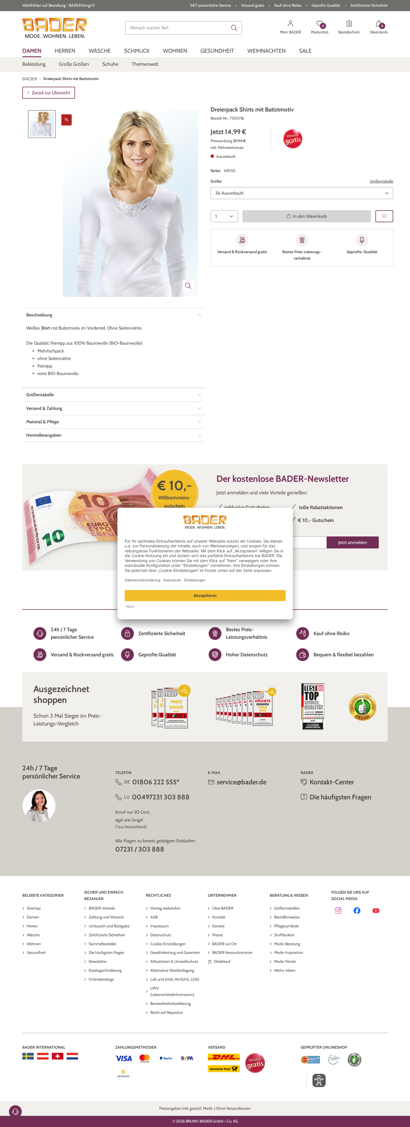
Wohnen (34, 943)
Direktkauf (222, 961)
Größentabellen (287, 908)
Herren (32, 925)
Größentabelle (381, 181)
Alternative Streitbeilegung (172, 970)
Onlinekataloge (101, 979)
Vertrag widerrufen (165, 908)
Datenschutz (161, 934)
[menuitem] (32, 51)
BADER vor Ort (224, 943)
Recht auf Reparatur (166, 1012)
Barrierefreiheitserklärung (170, 1003)
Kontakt (218, 917)
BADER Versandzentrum (232, 952)
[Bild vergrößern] (188, 285)
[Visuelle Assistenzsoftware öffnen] (316, 1080)
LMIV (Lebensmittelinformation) (172, 991)
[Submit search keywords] (234, 28)
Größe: (216, 181)
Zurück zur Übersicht (51, 92)
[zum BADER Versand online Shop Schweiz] (57, 1056)
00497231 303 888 (161, 797)
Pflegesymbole (286, 925)
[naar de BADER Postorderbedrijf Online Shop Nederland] (72, 1056)
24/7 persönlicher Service (210, 5)
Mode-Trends (285, 961)
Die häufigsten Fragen (106, 952)
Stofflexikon (284, 934)
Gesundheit (36, 952)
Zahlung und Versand (106, 917)
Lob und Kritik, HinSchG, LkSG (174, 979)
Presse (217, 934)
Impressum (159, 925)
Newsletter (98, 961)
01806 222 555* (155, 782)
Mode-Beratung (287, 943)
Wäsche (33, 934)
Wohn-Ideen (284, 970)
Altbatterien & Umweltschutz (174, 961)
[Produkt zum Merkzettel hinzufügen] (384, 216)
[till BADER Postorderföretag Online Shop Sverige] (28, 1056)
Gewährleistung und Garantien (175, 952)
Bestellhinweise (287, 917)
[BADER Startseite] (54, 28)
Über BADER (222, 908)
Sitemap (34, 908)
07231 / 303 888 (139, 849)
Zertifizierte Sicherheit (107, 934)
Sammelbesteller (102, 943)
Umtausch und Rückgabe (109, 925)
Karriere (218, 925)
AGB (154, 917)
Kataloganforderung (105, 970)
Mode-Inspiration (288, 952)
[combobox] (183, 28)
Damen (33, 917)
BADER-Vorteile (102, 908)
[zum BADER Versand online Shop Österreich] (43, 1056)
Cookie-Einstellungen (168, 943)
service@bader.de (241, 782)
